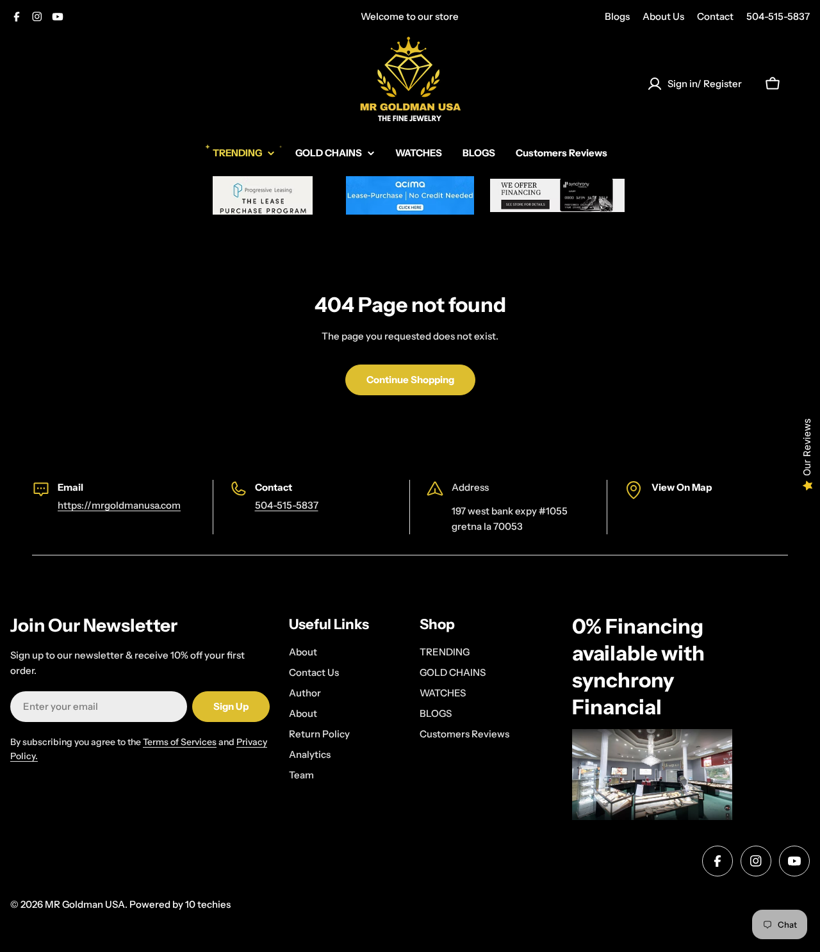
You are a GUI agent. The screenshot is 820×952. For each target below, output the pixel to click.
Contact (715, 16)
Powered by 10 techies (180, 904)
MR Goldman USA (85, 904)
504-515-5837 (778, 16)
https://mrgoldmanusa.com (119, 505)
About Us (663, 16)
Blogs (617, 16)
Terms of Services (180, 742)
